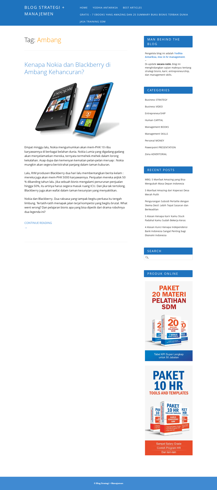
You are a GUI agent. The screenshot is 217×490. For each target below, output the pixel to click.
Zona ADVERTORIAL (156, 154)
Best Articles (132, 7)
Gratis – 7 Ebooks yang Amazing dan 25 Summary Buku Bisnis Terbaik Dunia (134, 14)
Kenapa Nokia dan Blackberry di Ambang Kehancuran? (67, 68)
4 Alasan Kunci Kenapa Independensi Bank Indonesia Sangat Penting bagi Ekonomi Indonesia (166, 231)
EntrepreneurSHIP (155, 113)
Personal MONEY (154, 140)
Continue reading (38, 225)
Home (84, 7)
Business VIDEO (154, 106)
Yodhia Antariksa (105, 7)
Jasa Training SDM (93, 21)
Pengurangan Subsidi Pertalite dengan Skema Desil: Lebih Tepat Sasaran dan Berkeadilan (167, 205)
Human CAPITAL (154, 120)
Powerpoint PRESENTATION (160, 147)
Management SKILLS (156, 133)
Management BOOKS (157, 127)
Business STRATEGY (156, 99)
